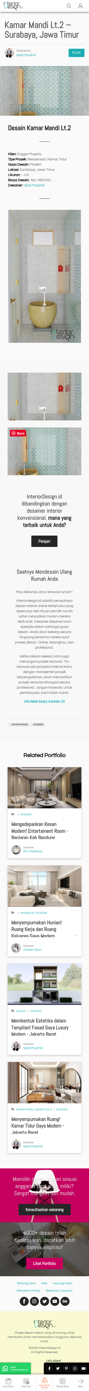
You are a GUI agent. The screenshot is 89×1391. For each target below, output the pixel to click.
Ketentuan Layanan (59, 1290)
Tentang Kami (26, 1283)
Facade (21, 1011)
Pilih (76, 53)
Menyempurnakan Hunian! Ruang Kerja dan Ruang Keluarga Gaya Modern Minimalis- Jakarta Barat (36, 932)
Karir (44, 1283)
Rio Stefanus (32, 851)
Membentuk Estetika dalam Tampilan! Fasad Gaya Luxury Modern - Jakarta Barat (40, 1027)
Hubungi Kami (62, 1283)
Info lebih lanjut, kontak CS (44, 701)
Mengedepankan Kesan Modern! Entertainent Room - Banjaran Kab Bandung (39, 831)
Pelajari (44, 541)
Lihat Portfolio (44, 1263)
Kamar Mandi (25, 1109)
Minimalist (27, 913)
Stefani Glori (32, 949)
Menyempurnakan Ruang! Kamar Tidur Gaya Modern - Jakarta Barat (37, 1126)
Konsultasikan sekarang (45, 1209)
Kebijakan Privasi (28, 1290)
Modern (26, 814)
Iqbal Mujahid (26, 55)
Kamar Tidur (43, 1109)
